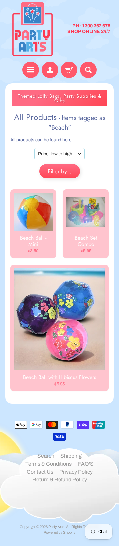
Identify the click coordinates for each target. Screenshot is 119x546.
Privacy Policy (76, 472)
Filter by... (59, 171)
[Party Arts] (32, 29)
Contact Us (40, 472)
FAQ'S (86, 464)
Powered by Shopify (60, 532)
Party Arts (56, 527)
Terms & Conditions (48, 464)
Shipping (71, 456)
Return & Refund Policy (59, 479)
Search (45, 456)
